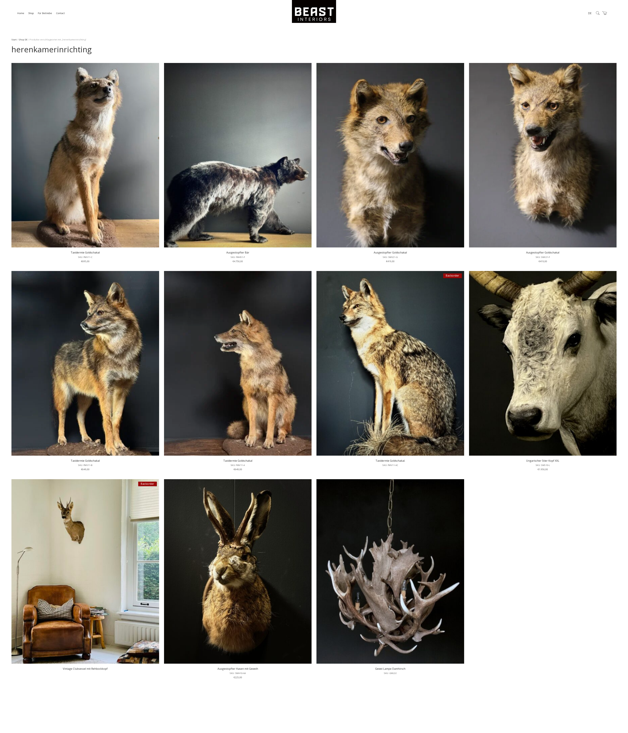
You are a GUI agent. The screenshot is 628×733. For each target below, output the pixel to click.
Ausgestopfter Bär (237, 252)
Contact (60, 13)
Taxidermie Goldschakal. (390, 460)
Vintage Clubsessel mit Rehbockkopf (85, 669)
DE (590, 13)
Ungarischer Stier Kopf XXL (542, 460)
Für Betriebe (45, 13)
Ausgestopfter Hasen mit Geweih (238, 669)
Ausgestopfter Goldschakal (390, 252)
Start (14, 39)
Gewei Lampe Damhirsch (390, 669)
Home (20, 13)
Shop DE (23, 39)
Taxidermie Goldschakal (85, 252)
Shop (31, 13)
